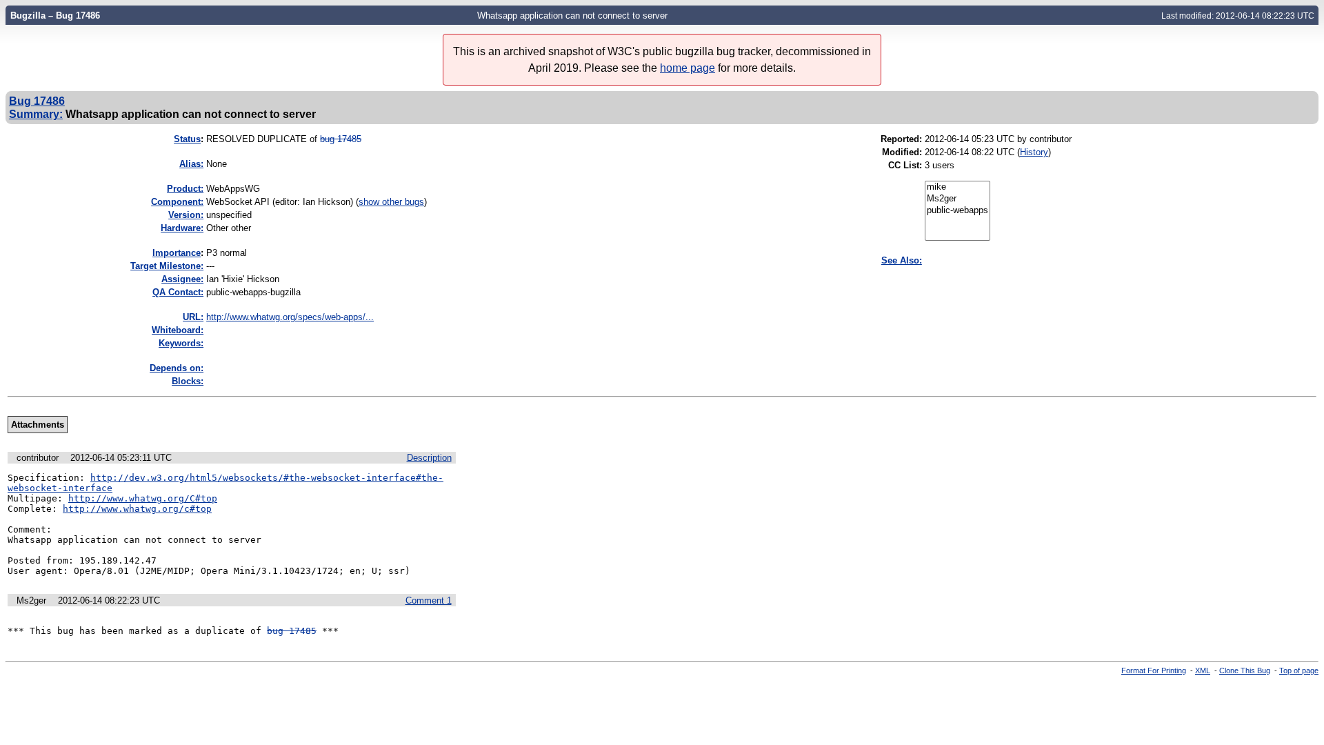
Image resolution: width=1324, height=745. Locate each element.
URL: (193, 317)
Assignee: (182, 279)
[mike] (957, 187)
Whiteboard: (177, 330)
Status (187, 139)
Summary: (36, 114)
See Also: (901, 260)
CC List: (905, 165)
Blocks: (187, 381)
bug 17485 (340, 139)
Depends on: (176, 368)
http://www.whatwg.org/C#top (142, 498)
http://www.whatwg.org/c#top (137, 509)
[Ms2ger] (957, 199)
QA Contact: (177, 292)
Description (429, 458)
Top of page (1298, 670)
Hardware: (182, 228)
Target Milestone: (166, 266)
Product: (185, 188)
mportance (176, 253)
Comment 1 (428, 600)
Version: (185, 215)
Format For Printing (1153, 670)
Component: (177, 202)
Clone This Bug (1244, 670)
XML (1202, 670)
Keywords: (181, 343)
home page (687, 68)
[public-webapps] (957, 211)
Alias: (191, 164)
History (1034, 152)
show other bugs (391, 202)
